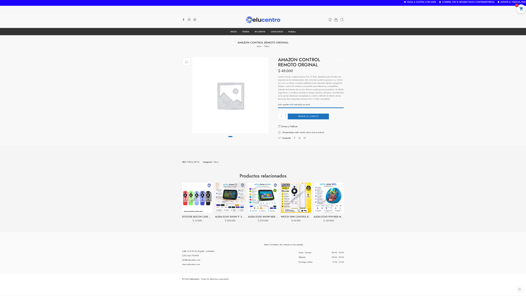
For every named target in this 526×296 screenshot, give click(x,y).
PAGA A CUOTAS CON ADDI (405, 2)
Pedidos (292, 31)
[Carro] (336, 20)
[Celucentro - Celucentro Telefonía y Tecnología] (263, 20)
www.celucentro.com (191, 264)
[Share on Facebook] (295, 138)
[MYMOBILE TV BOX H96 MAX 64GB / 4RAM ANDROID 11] (342, 60)
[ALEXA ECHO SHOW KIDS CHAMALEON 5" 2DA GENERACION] (263, 198)
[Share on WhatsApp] (299, 138)
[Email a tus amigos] (305, 138)
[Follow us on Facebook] (183, 19)
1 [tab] (230, 139)
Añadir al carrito (308, 116)
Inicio (259, 46)
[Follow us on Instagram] (189, 19)
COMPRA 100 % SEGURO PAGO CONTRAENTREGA (452, 2)
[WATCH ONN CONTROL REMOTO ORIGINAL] (296, 198)
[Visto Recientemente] (519, 289)
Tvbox (266, 46)
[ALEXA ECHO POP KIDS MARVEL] (329, 198)
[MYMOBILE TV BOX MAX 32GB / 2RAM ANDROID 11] (336, 60)
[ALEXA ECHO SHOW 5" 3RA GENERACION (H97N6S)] (230, 198)
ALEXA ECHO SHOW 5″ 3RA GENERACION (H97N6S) (230, 216)
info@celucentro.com (191, 259)
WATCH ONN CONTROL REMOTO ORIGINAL (296, 216)
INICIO (233, 31)
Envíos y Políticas (289, 126)
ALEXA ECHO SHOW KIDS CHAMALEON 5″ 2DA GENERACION (263, 216)
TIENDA (245, 31)
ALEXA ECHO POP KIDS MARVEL (329, 216)
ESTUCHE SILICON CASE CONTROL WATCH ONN (197, 216)
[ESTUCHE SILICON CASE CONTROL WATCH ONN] (197, 198)
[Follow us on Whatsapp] (194, 19)
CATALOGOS (277, 31)
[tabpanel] (230, 96)
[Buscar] (342, 20)
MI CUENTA (260, 31)
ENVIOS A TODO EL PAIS (497, 2)
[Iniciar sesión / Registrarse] (330, 20)
